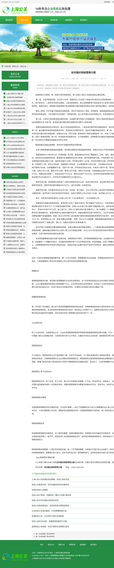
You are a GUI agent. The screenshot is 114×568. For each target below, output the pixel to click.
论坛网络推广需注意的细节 (47, 534)
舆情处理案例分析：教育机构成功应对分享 (15, 230)
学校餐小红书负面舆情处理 (14, 219)
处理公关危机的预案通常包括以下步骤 (15, 167)
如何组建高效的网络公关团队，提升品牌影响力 (15, 193)
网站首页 (9, 20)
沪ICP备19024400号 (82, 555)
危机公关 (24, 20)
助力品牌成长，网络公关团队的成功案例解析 (15, 186)
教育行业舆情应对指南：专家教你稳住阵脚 (15, 226)
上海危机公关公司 (15, 10)
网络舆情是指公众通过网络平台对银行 (15, 252)
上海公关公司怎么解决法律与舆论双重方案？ (15, 116)
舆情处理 (53, 20)
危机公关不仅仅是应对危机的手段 (45, 500)
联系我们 (107, 2)
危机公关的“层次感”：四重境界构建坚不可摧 (49, 521)
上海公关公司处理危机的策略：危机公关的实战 (15, 108)
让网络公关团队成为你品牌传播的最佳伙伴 (15, 189)
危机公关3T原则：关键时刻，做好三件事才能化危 (51, 495)
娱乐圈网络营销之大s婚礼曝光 (15, 156)
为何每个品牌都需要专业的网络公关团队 (15, 211)
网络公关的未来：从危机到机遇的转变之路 (15, 204)
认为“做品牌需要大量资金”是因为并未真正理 (15, 152)
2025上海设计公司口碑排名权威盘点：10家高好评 (15, 138)
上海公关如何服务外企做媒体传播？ (15, 104)
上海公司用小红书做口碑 (13, 93)
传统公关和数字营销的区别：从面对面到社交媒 (15, 101)
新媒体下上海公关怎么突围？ (15, 112)
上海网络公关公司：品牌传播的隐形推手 (15, 245)
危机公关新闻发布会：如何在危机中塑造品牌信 (50, 505)
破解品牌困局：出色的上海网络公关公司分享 (15, 237)
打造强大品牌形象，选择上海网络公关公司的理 (15, 241)
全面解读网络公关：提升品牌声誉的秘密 (15, 208)
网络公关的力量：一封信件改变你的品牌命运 (15, 215)
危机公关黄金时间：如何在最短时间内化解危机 (50, 484)
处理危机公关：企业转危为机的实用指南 (48, 516)
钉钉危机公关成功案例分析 (14, 141)
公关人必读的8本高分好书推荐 (15, 145)
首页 (41, 544)
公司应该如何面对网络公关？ (15, 149)
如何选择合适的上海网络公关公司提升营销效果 (15, 248)
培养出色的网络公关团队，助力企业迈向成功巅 (15, 182)
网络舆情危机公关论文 (13, 163)
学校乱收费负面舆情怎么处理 (15, 222)
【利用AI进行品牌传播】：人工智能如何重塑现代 (15, 97)
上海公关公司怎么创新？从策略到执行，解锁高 (15, 119)
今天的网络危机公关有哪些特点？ (15, 160)
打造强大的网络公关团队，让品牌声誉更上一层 (15, 197)
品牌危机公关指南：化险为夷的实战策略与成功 (50, 526)
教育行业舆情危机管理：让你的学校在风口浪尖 (15, 233)
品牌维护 (68, 20)
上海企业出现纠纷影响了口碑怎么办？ (15, 123)
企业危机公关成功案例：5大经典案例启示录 (49, 510)
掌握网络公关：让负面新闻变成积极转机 (15, 200)
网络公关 (39, 20)
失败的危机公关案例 (40, 489)
